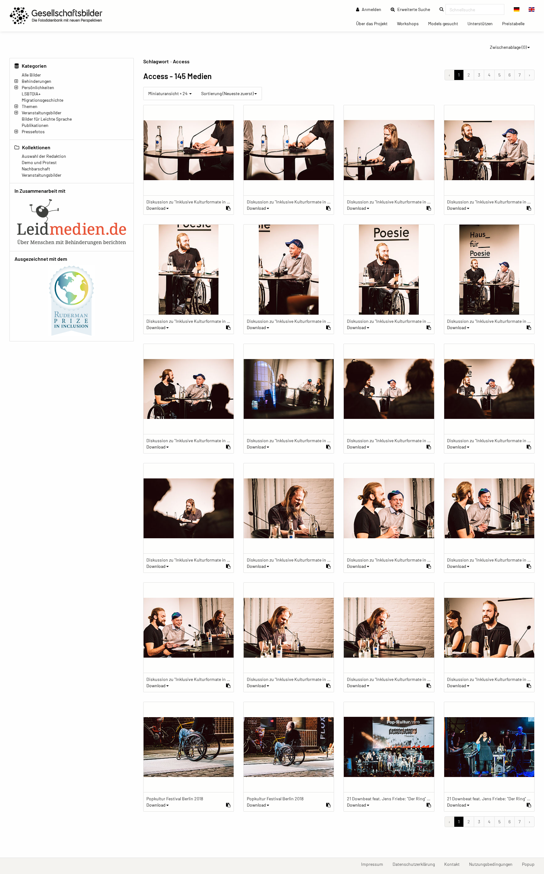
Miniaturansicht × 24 (168, 93)
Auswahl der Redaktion (44, 156)
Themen (29, 106)
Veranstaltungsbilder (41, 112)
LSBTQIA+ (31, 93)
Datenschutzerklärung (416, 864)
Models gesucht (445, 23)
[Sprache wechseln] (516, 9)
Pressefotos (33, 131)
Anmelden (371, 9)
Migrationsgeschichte (42, 100)
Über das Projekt (374, 23)
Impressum (374, 864)
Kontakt (454, 864)
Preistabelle (515, 23)
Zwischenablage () (508, 47)
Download (156, 208)
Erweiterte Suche (415, 9)
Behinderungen (36, 81)
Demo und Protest (39, 162)
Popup (530, 864)
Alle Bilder (31, 74)
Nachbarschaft (36, 168)
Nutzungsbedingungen (493, 864)
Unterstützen (482, 23)
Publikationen (35, 125)
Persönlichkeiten (38, 87)
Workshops (410, 23)
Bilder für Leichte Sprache (47, 119)
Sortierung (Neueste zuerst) (227, 93)
